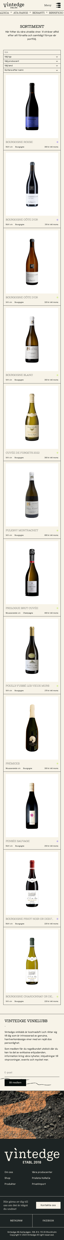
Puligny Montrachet (22, 530)
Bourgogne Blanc (19, 375)
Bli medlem (15, 1083)
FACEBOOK (48, 1221)
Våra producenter (42, 1172)
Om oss (9, 1172)
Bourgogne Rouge (19, 142)
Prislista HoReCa (41, 1178)
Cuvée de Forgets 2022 (23, 452)
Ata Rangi (14, 12)
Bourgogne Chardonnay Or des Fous (33, 996)
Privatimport (39, 1184)
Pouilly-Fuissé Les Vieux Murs (27, 685)
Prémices (13, 763)
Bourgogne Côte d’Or (22, 219)
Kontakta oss (48, 1205)
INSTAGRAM (16, 1221)
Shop (7, 1178)
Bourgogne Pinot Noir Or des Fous (31, 918)
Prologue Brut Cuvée (22, 608)
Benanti (32, 12)
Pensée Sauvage (18, 841)
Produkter (10, 1184)
